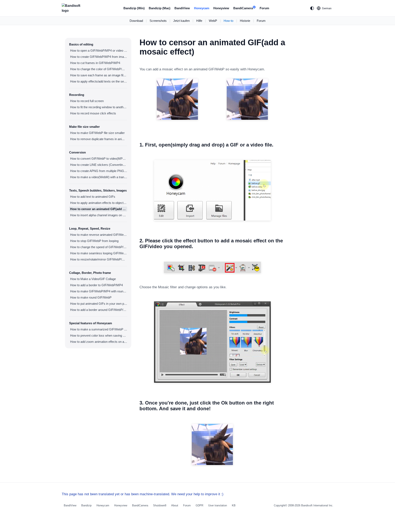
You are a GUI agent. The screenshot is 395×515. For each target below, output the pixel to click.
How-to (228, 20)
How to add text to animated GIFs (92, 196)
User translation (217, 505)
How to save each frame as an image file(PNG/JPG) (98, 75)
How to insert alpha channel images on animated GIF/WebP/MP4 (98, 215)
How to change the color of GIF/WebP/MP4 (98, 69)
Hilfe (199, 20)
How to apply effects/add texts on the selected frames (98, 81)
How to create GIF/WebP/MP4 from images (98, 56)
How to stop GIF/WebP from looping (94, 241)
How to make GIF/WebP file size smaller (97, 133)
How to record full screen (87, 101)
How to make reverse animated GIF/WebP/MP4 (98, 234)
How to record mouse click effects (93, 113)
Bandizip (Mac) (159, 8)
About (174, 505)
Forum (264, 8)
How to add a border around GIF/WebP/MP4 (98, 310)
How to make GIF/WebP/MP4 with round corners (98, 291)
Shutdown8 (159, 505)
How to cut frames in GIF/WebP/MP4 (95, 63)
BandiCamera (244, 8)
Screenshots (158, 20)
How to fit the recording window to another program (98, 107)
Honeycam (201, 8)
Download (136, 20)
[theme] (312, 8)
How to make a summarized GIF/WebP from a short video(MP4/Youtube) (98, 329)
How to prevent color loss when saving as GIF (98, 335)
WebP (213, 20)
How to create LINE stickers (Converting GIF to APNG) (98, 164)
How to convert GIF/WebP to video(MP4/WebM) (98, 158)
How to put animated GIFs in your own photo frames (98, 303)
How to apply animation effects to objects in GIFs (98, 203)
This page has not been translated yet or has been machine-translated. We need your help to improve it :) (142, 494)
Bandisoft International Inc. (317, 505)
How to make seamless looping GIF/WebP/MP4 (98, 253)
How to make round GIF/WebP (91, 297)
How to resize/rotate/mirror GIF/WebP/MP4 (98, 259)
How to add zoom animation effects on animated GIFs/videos (98, 341)
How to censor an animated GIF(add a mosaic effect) (98, 209)
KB (234, 505)
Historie (245, 20)
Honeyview (221, 8)
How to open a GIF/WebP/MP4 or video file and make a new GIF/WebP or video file (98, 50)
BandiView (182, 8)
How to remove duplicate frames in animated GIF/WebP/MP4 (98, 139)
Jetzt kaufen (181, 20)
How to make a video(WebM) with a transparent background (98, 177)
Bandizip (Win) (134, 8)
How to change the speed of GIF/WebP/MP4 (98, 247)
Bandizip (86, 505)
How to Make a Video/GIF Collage (93, 279)
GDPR (199, 505)
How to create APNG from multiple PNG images (98, 171)
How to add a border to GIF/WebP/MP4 (96, 285)
